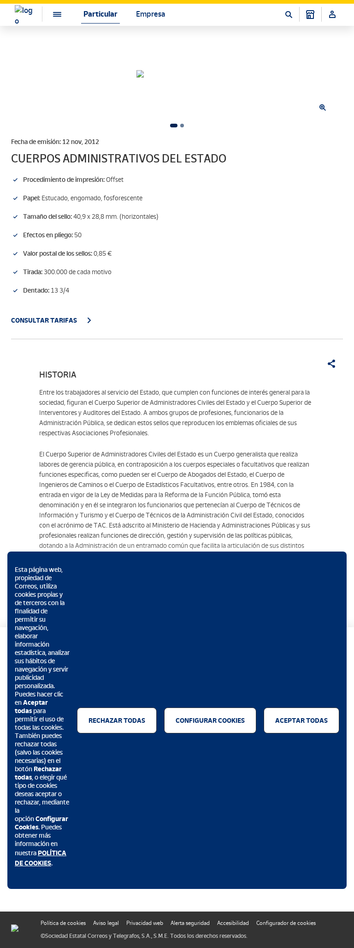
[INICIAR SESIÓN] (332, 14)
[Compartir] (328, 364)
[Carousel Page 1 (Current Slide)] (173, 125)
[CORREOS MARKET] (310, 14)
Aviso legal (106, 923)
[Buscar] (288, 14)
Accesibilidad (233, 923)
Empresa (150, 14)
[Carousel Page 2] (182, 125)
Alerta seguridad (190, 923)
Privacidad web (144, 923)
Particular (100, 14)
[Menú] (50, 14)
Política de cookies (63, 923)
